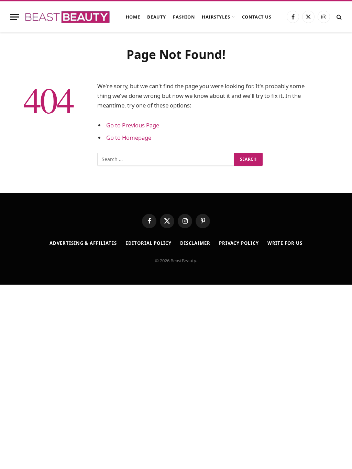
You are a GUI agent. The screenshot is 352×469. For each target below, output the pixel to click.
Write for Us (284, 243)
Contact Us (257, 17)
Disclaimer (195, 243)
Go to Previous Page (132, 125)
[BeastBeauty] (67, 17)
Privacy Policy (239, 243)
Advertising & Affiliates (83, 243)
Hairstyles (216, 17)
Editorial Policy (148, 243)
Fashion (184, 17)
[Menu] (14, 17)
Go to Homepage (128, 137)
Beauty (156, 17)
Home (133, 17)
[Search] (338, 17)
